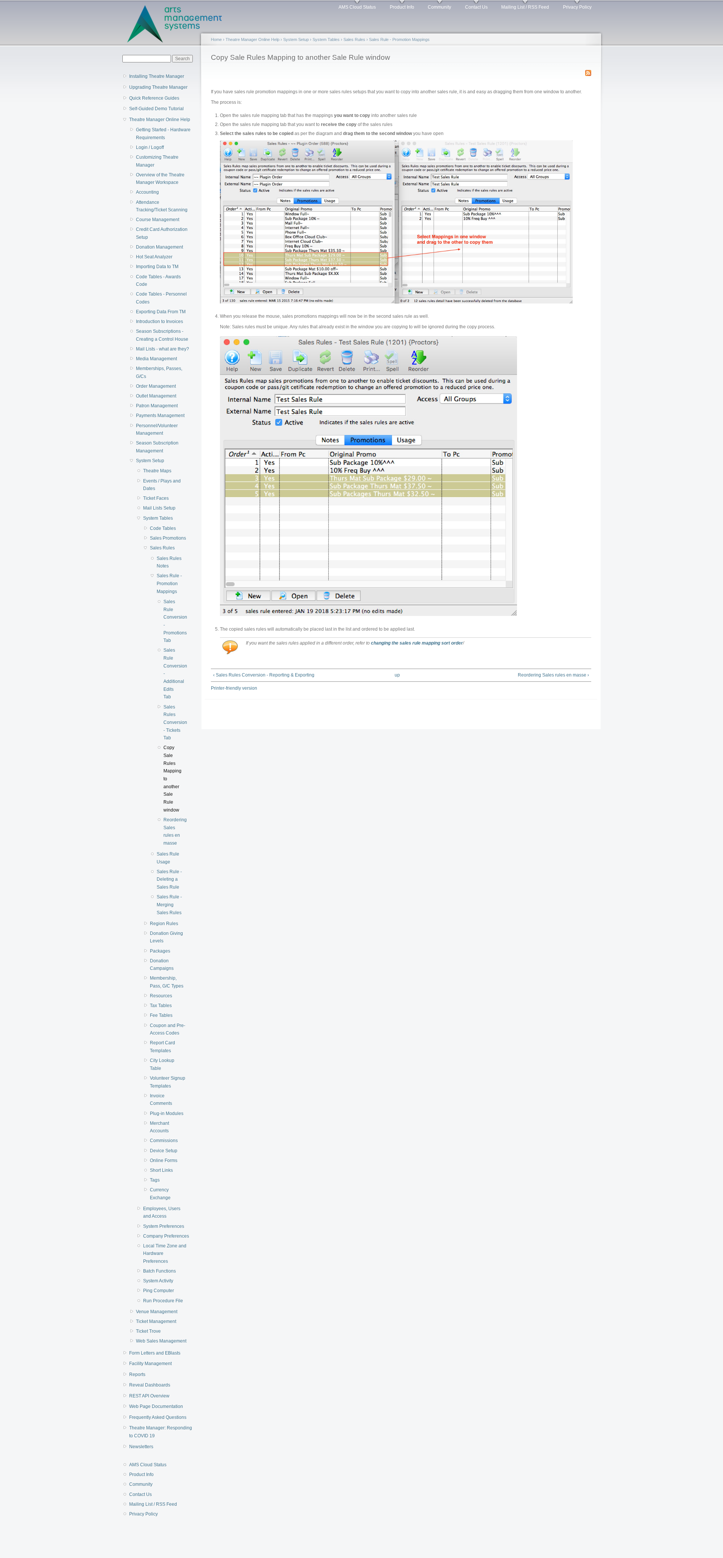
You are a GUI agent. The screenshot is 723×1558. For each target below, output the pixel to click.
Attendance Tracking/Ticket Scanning (162, 206)
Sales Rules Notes (169, 562)
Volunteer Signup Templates (167, 1082)
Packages (160, 951)
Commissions (164, 1140)
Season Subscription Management (157, 447)
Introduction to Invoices (159, 321)
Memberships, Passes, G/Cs (159, 372)
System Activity (158, 1280)
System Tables (158, 518)
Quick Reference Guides (154, 98)
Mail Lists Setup (159, 508)
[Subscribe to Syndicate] (588, 71)
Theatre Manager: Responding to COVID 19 (160, 1431)
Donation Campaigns (162, 964)
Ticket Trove (148, 1331)
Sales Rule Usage (168, 858)
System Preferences (163, 1226)
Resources (161, 995)
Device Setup (163, 1150)
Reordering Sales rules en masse (172, 831)
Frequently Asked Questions (157, 1417)
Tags (155, 1180)
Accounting (147, 192)
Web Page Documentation (156, 1406)
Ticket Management (156, 1321)
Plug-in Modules (166, 1113)
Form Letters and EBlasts (154, 1353)
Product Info (402, 7)
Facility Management (150, 1363)
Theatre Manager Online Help (159, 119)
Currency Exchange (160, 1193)
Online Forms (163, 1160)
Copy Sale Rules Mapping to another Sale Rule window (172, 778)
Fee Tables (161, 1015)
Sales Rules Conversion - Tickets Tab (172, 722)
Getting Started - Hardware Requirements (163, 133)
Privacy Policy (577, 7)
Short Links (161, 1170)
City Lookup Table (162, 1064)
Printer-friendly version (234, 688)
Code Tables (163, 528)
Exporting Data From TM (161, 311)
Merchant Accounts (159, 1127)
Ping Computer (158, 1290)
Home (216, 39)
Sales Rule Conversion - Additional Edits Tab (172, 673)
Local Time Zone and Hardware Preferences (164, 1253)
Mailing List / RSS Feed (525, 7)
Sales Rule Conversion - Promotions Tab (172, 621)
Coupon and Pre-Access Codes (167, 1029)
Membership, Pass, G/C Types (166, 982)
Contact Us (476, 7)
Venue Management (156, 1311)
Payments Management (160, 415)
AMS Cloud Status (357, 7)
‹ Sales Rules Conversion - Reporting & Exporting (263, 675)
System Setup (150, 460)
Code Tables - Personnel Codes (161, 298)
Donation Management (159, 247)
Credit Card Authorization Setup (162, 233)
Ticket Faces (156, 498)
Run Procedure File (163, 1300)
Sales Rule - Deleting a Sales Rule (169, 879)
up (397, 675)
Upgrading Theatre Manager (158, 87)
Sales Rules (162, 548)
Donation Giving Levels (166, 937)
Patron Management (157, 405)
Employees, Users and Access (161, 1212)
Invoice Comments (161, 1099)
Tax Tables (161, 1005)
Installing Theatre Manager (156, 76)
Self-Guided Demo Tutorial (156, 108)
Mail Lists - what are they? (162, 349)
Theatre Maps (157, 470)
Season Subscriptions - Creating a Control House (162, 335)
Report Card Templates (162, 1046)
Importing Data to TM (157, 266)
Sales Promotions (168, 538)
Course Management (157, 219)
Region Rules (164, 923)
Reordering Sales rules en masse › (553, 675)
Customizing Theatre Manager (157, 161)
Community (439, 7)
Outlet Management (156, 396)
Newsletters (141, 1446)
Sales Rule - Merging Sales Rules (169, 904)
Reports (137, 1374)
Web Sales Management (161, 1341)
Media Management (156, 358)
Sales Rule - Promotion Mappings (169, 583)
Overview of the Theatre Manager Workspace (160, 178)
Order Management (156, 386)
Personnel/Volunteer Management (157, 429)
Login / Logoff (150, 147)
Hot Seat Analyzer (154, 256)
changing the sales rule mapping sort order (417, 643)
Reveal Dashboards (149, 1385)
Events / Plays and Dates (162, 485)
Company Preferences (166, 1236)
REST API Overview (149, 1396)
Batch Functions (159, 1271)
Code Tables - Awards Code (158, 280)
